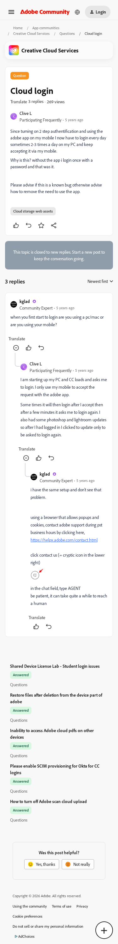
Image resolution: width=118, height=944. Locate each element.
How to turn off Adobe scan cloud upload (48, 801)
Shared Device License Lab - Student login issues (55, 666)
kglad (25, 301)
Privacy (82, 906)
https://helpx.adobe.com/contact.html (64, 539)
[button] (11, 14)
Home (18, 27)
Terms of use (61, 906)
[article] (59, 325)
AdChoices (26, 936)
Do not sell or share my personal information (48, 926)
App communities (45, 27)
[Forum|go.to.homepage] (45, 12)
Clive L (26, 113)
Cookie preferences (27, 916)
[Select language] (77, 12)
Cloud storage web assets (33, 211)
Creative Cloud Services (31, 33)
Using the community (30, 906)
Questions (67, 33)
